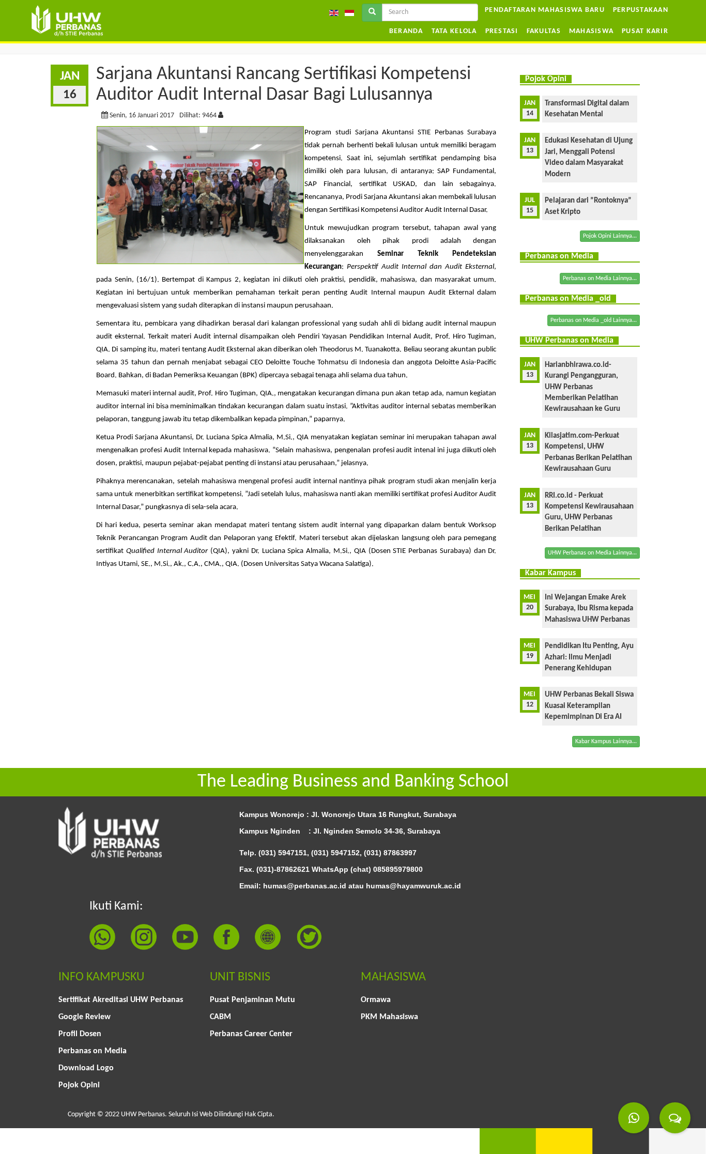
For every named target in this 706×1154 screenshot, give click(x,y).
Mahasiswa (591, 31)
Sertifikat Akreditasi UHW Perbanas (120, 1000)
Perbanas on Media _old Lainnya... (593, 320)
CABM (220, 1017)
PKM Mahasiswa (389, 1017)
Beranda (406, 31)
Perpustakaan (640, 10)
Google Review (84, 1017)
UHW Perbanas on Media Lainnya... (592, 553)
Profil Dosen (79, 1034)
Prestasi (501, 31)
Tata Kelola (454, 31)
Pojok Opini (79, 1085)
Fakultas (544, 31)
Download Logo (86, 1068)
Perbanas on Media (92, 1051)
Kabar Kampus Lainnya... (606, 741)
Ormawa (376, 1000)
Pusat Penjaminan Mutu (252, 1000)
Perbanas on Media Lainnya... (600, 278)
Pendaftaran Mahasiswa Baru (545, 10)
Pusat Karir (645, 31)
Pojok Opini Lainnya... (610, 236)
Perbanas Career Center (251, 1034)
